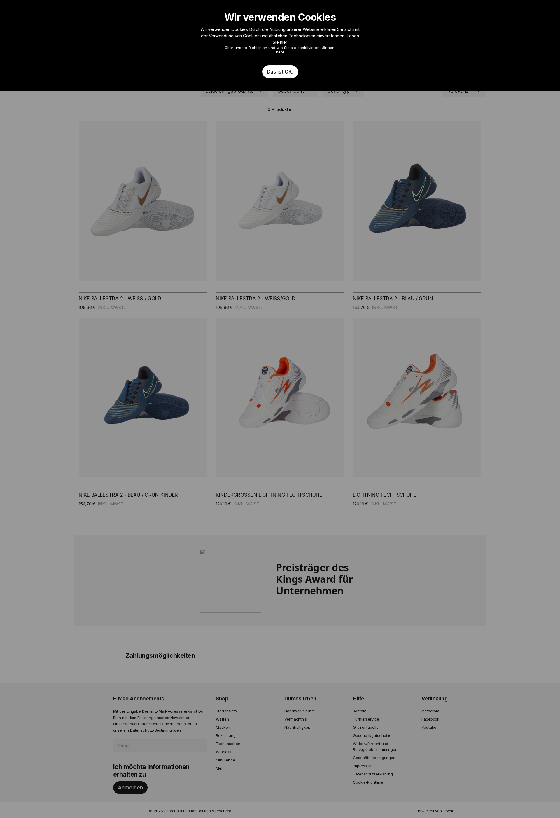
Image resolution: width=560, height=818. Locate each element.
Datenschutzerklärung (373, 774)
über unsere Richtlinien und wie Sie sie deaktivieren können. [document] (280, 43)
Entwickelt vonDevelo (435, 810)
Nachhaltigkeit (297, 727)
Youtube (428, 727)
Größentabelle (366, 727)
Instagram (430, 711)
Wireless (223, 751)
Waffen (222, 719)
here (280, 52)
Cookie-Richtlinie (368, 782)
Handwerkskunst (299, 711)
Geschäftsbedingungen (374, 757)
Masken (223, 727)
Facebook (430, 719)
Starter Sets (226, 711)
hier (283, 42)
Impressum (362, 765)
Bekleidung (226, 735)
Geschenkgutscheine (372, 735)
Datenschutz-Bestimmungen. (156, 730)
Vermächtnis (295, 719)
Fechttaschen (228, 743)
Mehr (220, 768)
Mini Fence (225, 760)
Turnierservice (366, 719)
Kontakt (359, 711)
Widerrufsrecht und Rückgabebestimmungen (375, 746)
